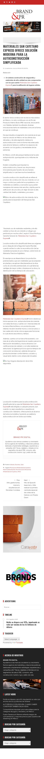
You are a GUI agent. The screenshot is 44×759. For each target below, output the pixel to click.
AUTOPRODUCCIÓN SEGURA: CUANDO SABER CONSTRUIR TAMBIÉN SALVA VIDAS (20, 705)
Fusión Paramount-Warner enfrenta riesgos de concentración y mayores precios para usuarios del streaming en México (22, 716)
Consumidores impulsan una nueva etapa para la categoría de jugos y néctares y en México (21, 710)
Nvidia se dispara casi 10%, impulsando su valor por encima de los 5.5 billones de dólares (22, 624)
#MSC (19, 471)
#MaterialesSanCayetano (10, 471)
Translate (19, 643)
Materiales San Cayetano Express (15, 319)
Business (17, 464)
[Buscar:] (22, 607)
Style (22, 464)
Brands (13, 464)
